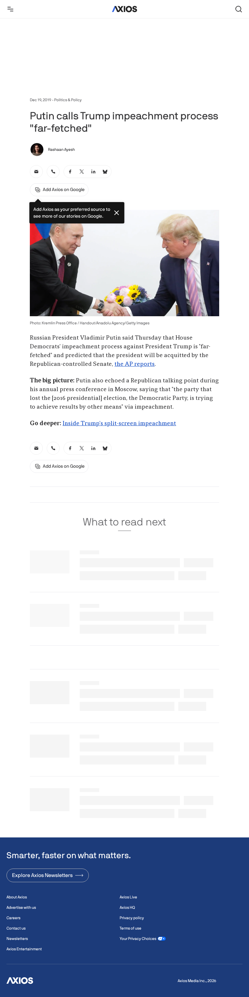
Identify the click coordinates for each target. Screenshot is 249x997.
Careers (13, 918)
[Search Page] (239, 9)
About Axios (16, 897)
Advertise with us (21, 907)
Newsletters (17, 939)
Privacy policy (132, 918)
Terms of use (130, 928)
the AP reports (134, 364)
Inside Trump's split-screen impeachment (119, 423)
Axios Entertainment (24, 949)
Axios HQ (127, 907)
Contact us (16, 928)
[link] (36, 171)
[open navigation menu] (10, 9)
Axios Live (128, 897)
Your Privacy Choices (138, 939)
